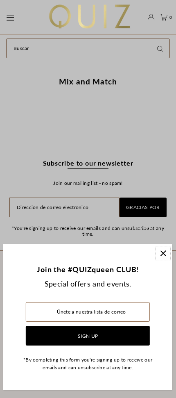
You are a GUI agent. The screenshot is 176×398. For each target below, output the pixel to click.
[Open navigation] (23, 17)
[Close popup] (163, 253)
